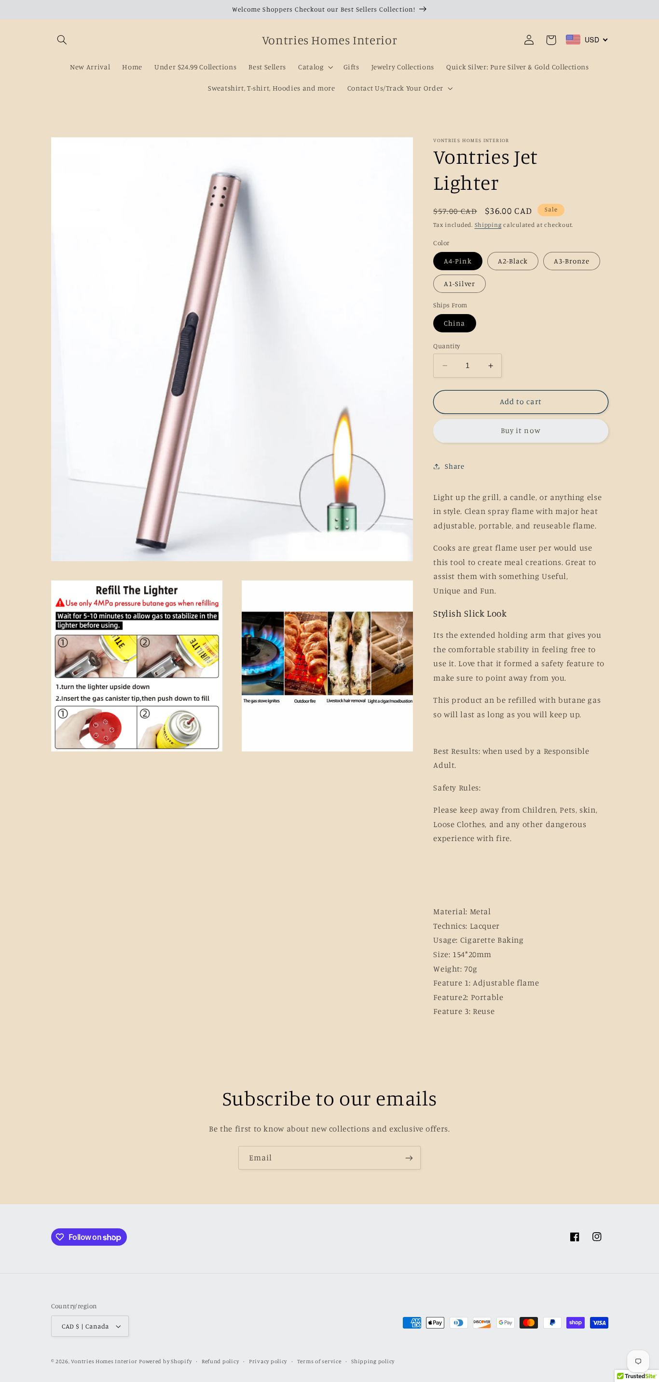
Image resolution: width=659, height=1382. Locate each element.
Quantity (446, 346)
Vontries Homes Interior (104, 1361)
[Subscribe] (409, 1158)
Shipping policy (373, 1361)
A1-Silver (459, 283)
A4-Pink (457, 261)
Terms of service (319, 1361)
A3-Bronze (572, 261)
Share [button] (454, 466)
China (454, 323)
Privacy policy (268, 1361)
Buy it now (521, 430)
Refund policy (220, 1361)
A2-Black (513, 261)
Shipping (488, 224)
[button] (62, 40)
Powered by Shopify (165, 1361)
